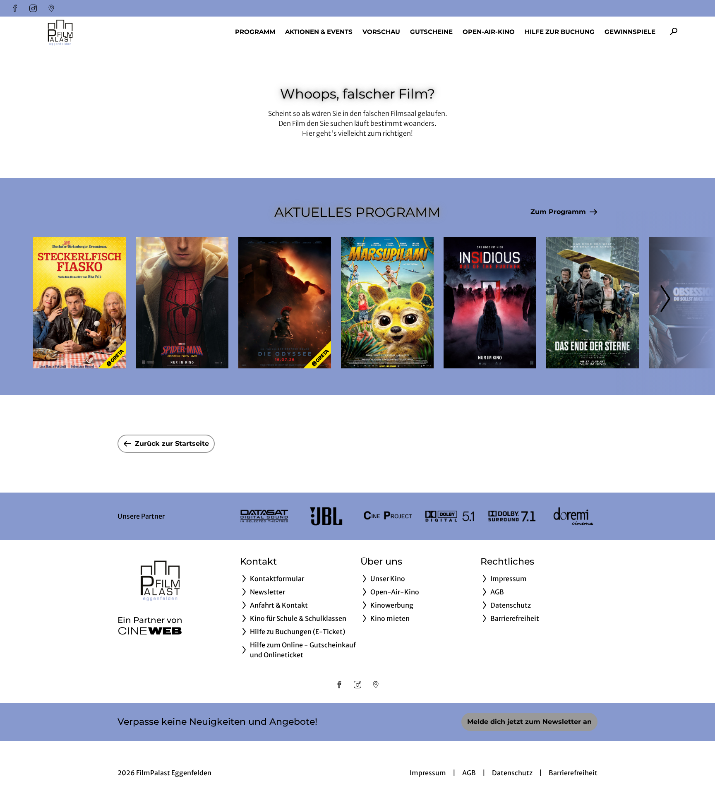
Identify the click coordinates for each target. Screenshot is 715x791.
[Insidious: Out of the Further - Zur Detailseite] (490, 302)
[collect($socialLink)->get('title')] (15, 8)
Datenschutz (512, 773)
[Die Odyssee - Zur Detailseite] (284, 302)
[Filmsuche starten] (673, 31)
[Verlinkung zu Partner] (264, 516)
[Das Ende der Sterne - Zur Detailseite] (592, 302)
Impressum (428, 773)
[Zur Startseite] (91, 31)
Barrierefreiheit (573, 773)
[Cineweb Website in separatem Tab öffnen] (150, 631)
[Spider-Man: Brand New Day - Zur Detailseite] (182, 302)
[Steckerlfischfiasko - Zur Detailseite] (79, 302)
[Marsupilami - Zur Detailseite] (387, 302)
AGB (469, 773)
